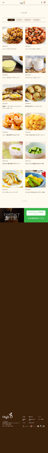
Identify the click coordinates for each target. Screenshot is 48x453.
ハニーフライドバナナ (9, 49)
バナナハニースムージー (33, 77)
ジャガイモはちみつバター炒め (35, 192)
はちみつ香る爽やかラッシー (11, 163)
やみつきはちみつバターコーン (35, 135)
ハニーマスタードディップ (10, 77)
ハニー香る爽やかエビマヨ (10, 135)
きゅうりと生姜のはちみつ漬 (34, 163)
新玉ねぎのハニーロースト (33, 106)
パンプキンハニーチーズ (10, 192)
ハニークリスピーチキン (33, 49)
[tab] (11, 20)
